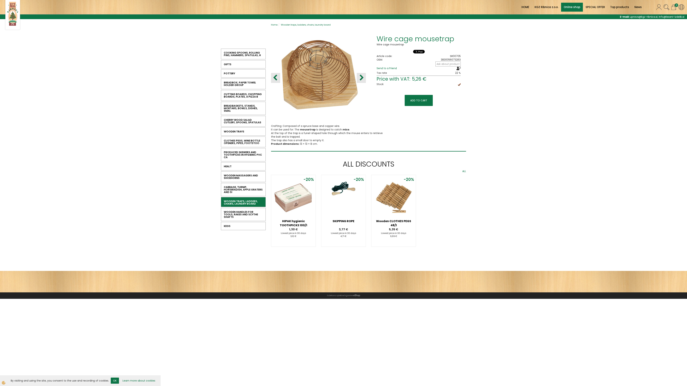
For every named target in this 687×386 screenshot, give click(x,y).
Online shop (572, 7)
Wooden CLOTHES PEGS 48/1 (393, 223)
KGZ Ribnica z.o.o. (546, 7)
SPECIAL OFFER (595, 7)
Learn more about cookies (139, 380)
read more (293, 199)
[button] (361, 78)
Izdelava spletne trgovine (340, 295)
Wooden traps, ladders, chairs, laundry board (306, 24)
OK (115, 380)
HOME (525, 7)
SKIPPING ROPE (343, 221)
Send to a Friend (387, 68)
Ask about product (448, 64)
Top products (619, 7)
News (638, 7)
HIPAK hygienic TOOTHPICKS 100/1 (293, 223)
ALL (464, 171)
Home (274, 24)
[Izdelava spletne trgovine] (356, 295)
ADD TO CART (418, 100)
